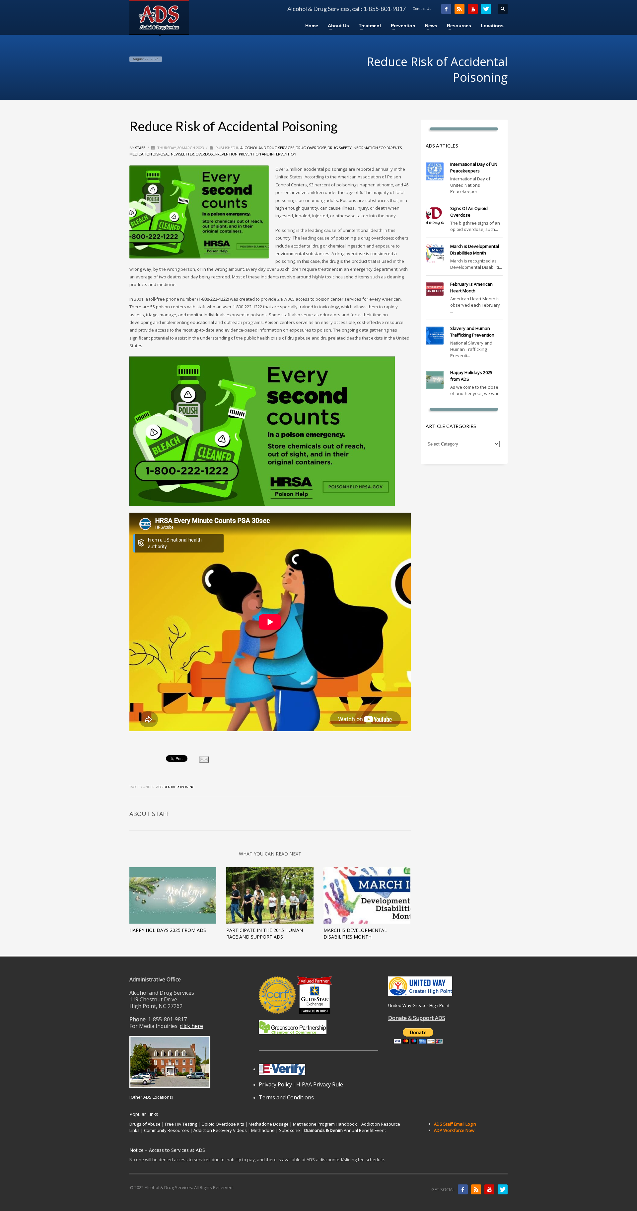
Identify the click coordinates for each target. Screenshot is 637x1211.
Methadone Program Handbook (325, 1124)
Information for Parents (377, 148)
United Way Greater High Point (419, 1005)
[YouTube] (473, 9)
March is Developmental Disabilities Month (355, 933)
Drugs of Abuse (145, 1124)
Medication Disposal (149, 154)
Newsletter (182, 154)
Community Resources (166, 1130)
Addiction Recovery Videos (220, 1130)
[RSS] (459, 9)
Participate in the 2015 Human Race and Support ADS (264, 933)
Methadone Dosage (268, 1124)
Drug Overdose (311, 148)
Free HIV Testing (181, 1124)
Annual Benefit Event (345, 1130)
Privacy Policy (275, 1084)
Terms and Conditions (286, 1097)
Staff (140, 148)
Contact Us (421, 8)
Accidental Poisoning (175, 787)
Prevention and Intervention (267, 154)
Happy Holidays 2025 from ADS (167, 930)
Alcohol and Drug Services (267, 148)
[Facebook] (446, 9)
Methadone (263, 1130)
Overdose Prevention (216, 154)
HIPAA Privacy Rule (319, 1084)
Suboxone (289, 1130)
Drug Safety (339, 148)
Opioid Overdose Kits (222, 1124)
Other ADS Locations (151, 1097)
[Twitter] (486, 9)
